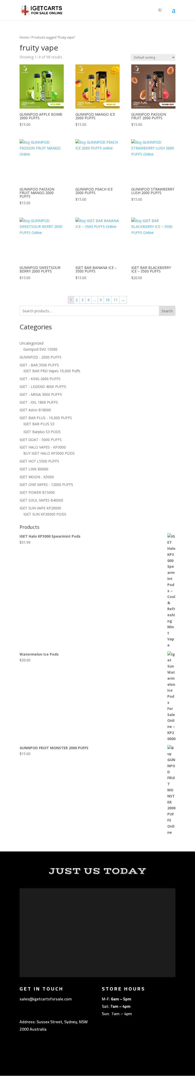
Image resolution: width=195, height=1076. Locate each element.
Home (24, 37)
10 (108, 299)
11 (115, 299)
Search (167, 311)
